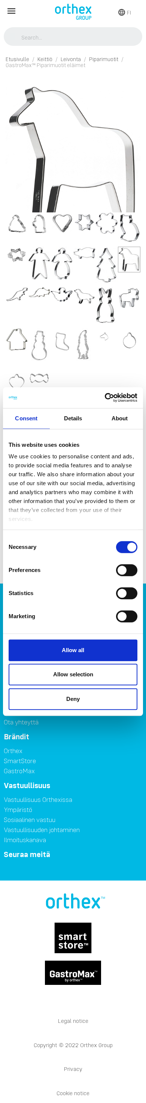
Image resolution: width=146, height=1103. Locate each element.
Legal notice (73, 1020)
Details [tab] (73, 418)
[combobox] (73, 37)
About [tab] (120, 418)
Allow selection (73, 674)
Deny (73, 699)
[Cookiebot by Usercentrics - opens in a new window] (105, 397)
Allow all (73, 650)
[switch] (126, 570)
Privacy (73, 1068)
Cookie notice (73, 1093)
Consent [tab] (26, 418)
